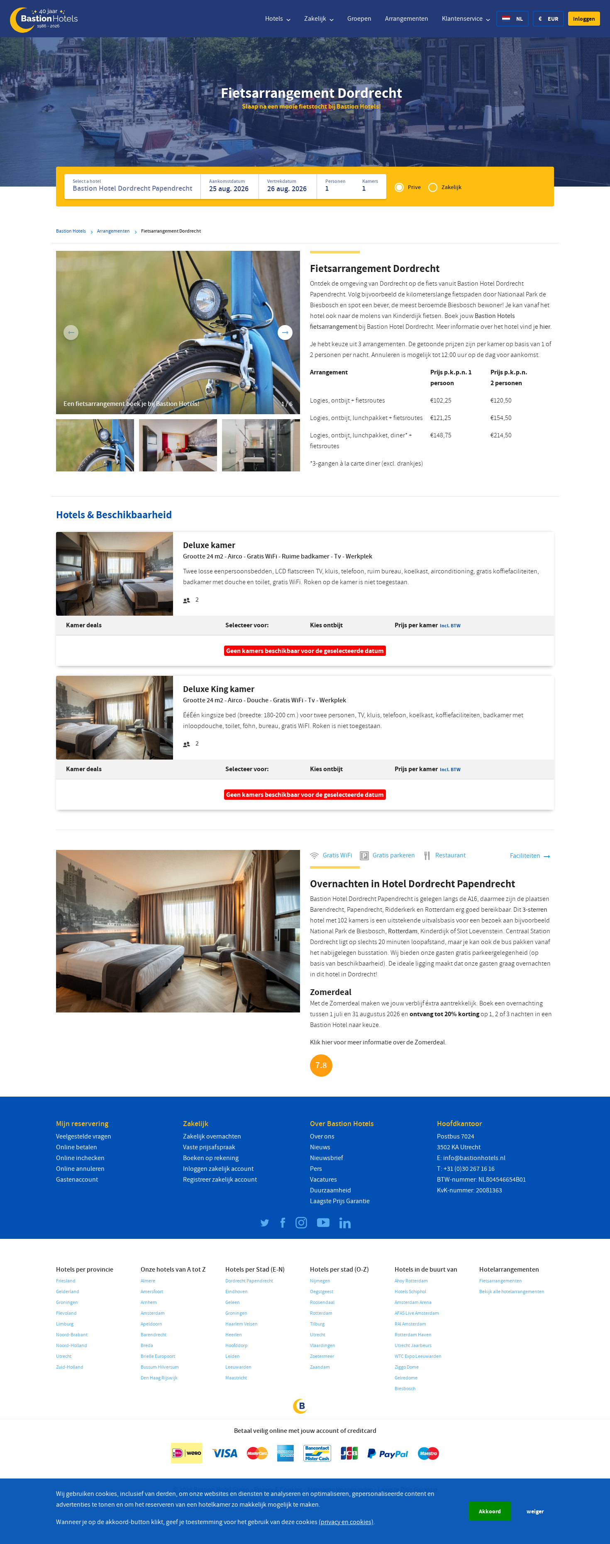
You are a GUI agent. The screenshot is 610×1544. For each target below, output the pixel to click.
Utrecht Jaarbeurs (413, 1345)
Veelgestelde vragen (83, 1136)
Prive (414, 187)
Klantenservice (463, 18)
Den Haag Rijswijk (159, 1377)
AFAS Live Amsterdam (417, 1313)
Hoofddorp (236, 1345)
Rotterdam (402, 931)
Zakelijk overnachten (212, 1136)
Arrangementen (406, 18)
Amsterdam (153, 1313)
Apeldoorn (151, 1324)
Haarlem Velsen (241, 1324)
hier (544, 326)
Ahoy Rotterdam (411, 1280)
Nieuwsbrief (326, 1158)
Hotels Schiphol (410, 1291)
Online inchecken (80, 1158)
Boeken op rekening (211, 1158)
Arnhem (149, 1302)
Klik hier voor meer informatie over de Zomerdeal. (378, 1042)
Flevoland (66, 1313)
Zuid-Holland (69, 1367)
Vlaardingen (322, 1345)
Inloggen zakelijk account (218, 1168)
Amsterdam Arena (413, 1302)
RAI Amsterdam (410, 1324)
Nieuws (320, 1147)
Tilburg (317, 1324)
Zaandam (320, 1367)
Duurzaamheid (330, 1190)
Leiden (232, 1356)
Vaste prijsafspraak (209, 1147)
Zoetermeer (322, 1356)
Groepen (359, 18)
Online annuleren (80, 1168)
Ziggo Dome (407, 1367)
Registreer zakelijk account (220, 1179)
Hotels (274, 18)
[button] (584, 19)
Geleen (232, 1302)
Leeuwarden (238, 1367)
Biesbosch (405, 1388)
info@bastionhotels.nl (474, 1158)
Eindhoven (236, 1291)
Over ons (322, 1136)
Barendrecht (153, 1334)
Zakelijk (315, 18)
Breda (147, 1345)
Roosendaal (322, 1302)
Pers (316, 1168)
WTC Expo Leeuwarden (418, 1356)
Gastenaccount (77, 1179)
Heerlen (233, 1334)
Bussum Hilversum (160, 1367)
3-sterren (534, 909)
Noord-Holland (71, 1345)
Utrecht (63, 1356)
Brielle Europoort (158, 1356)
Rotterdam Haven (413, 1334)
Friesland (66, 1280)
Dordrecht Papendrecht (249, 1280)
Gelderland (67, 1291)
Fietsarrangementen (500, 1280)
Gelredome (406, 1377)
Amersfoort (152, 1291)
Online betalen (76, 1147)
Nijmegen (320, 1280)
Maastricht (236, 1377)
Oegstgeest (321, 1291)
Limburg (64, 1324)
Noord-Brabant (72, 1334)
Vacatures (323, 1179)
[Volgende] (285, 332)
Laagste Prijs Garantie (340, 1201)
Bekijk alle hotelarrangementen (511, 1291)
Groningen (67, 1302)
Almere (148, 1280)
